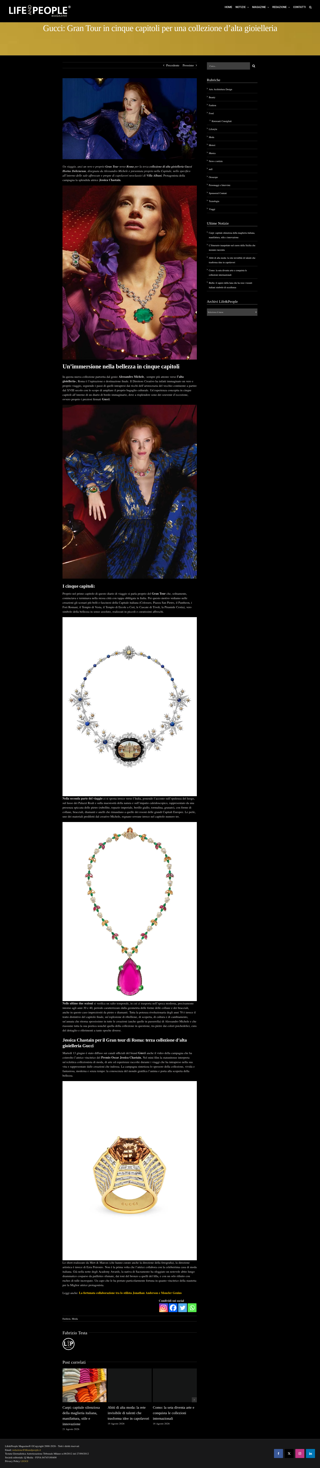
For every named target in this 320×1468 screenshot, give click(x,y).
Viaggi (212, 209)
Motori (212, 145)
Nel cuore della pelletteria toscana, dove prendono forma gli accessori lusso (172, 1412)
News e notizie (216, 161)
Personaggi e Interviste (219, 185)
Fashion (66, 1318)
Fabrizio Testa (74, 1332)
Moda (75, 1318)
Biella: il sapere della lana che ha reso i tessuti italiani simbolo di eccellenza (82, 1412)
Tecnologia (214, 201)
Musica (212, 153)
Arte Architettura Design (220, 89)
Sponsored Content (218, 193)
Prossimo (188, 65)
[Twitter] (182, 1307)
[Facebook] (173, 1307)
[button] (310, 7)
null (210, 169)
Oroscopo (213, 177)
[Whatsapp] (192, 1307)
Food (211, 113)
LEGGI (24, 1461)
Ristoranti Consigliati (222, 121)
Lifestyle (213, 129)
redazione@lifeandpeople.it (26, 1449)
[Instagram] (163, 1307)
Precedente (172, 65)
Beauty (212, 97)
